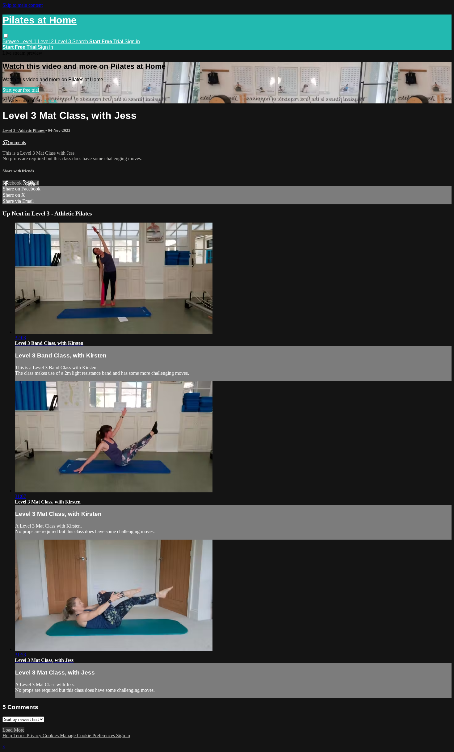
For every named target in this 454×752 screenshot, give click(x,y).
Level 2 (46, 41)
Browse (11, 41)
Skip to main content (22, 5)
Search (80, 41)
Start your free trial (20, 90)
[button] (6, 36)
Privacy (35, 735)
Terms (20, 735)
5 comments (14, 142)
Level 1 (29, 41)
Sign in (132, 41)
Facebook (12, 183)
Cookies (51, 735)
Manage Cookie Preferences (88, 735)
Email (33, 183)
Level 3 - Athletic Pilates (23, 130)
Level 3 (63, 41)
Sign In (45, 47)
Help (7, 735)
